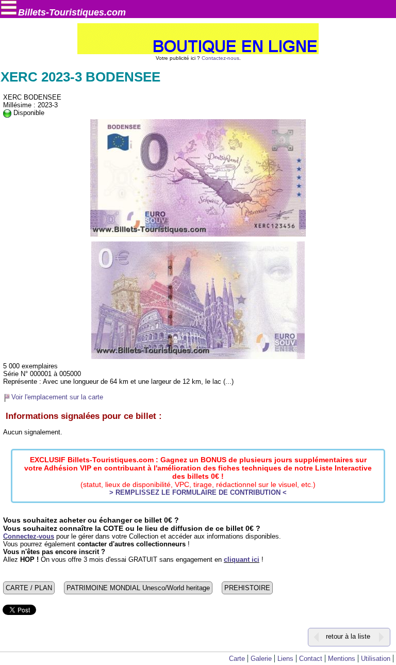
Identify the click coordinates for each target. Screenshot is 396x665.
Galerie (261, 658)
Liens (285, 658)
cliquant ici (241, 559)
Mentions (341, 658)
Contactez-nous (220, 58)
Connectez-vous (28, 536)
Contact (310, 658)
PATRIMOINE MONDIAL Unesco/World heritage (138, 588)
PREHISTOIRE (247, 588)
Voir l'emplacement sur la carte (57, 397)
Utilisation (375, 658)
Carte (237, 658)
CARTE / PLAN (29, 588)
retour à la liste (348, 636)
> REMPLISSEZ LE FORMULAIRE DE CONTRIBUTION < (198, 492)
